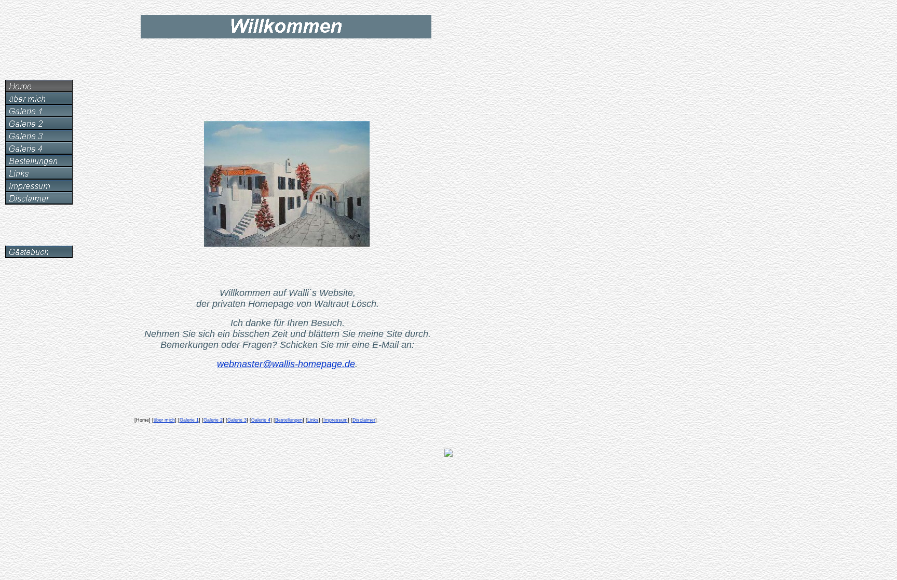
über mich (164, 420)
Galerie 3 (237, 420)
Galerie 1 (189, 420)
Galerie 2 (213, 420)
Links (313, 420)
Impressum (335, 420)
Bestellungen (289, 420)
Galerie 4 (260, 420)
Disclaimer (363, 420)
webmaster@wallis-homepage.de (286, 364)
